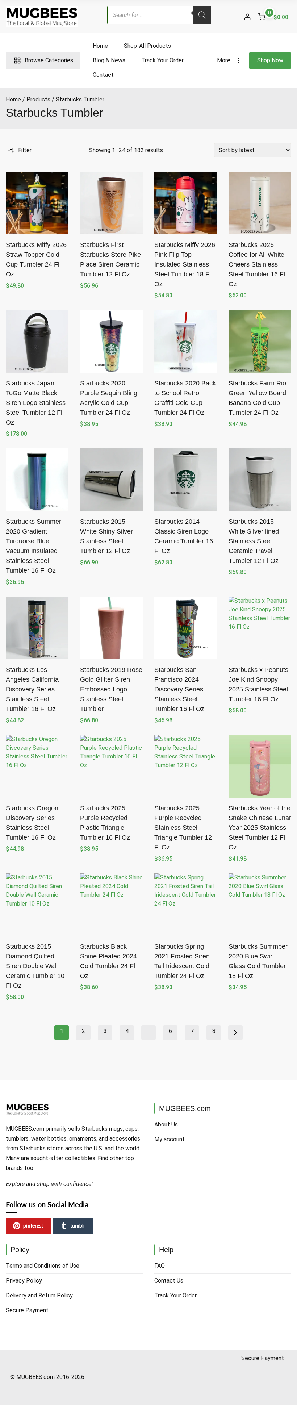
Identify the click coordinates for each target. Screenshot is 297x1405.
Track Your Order (162, 60)
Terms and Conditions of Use (42, 1265)
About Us (166, 1124)
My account (169, 1139)
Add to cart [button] (111, 578)
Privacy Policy (24, 1280)
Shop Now (270, 60)
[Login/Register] (247, 16)
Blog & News (109, 60)
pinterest (33, 1226)
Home (100, 45)
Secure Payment (27, 1310)
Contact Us (168, 1280)
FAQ (159, 1265)
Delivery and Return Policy (39, 1295)
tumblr (77, 1226)
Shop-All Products (147, 45)
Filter (25, 150)
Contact (103, 74)
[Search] (202, 15)
